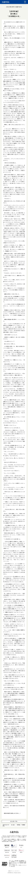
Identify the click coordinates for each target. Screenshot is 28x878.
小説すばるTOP (5, 824)
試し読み (13, 824)
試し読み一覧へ (14, 821)
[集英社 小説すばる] (5, 2)
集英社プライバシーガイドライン (14, 871)
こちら (14, 866)
